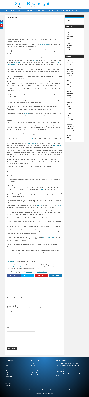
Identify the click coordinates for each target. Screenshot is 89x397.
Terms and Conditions (36, 374)
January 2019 (70, 122)
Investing (12, 10)
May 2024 (69, 82)
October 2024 (70, 71)
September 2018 (70, 130)
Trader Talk (20, 10)
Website (9, 341)
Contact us (33, 363)
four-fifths (31, 138)
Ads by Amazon (59, 300)
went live (35, 60)
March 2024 (69, 86)
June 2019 (69, 111)
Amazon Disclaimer (35, 367)
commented (40, 205)
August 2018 (69, 133)
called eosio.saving (44, 44)
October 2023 (70, 97)
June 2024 (69, 80)
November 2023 (70, 95)
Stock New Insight (32, 3)
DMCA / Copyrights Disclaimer (37, 370)
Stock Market (30, 10)
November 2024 (70, 69)
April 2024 (69, 84)
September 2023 (70, 100)
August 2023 (69, 102)
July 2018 (69, 135)
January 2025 (70, 64)
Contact (74, 10)
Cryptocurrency (59, 10)
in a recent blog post (31, 143)
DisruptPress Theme (49, 393)
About (68, 30)
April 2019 (69, 115)
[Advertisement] (34, 28)
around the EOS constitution (49, 237)
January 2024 (70, 91)
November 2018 (70, 126)
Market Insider (70, 43)
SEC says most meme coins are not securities (66, 367)
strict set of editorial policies (20, 266)
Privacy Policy (34, 372)
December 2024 (70, 67)
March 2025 (69, 60)
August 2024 (69, 75)
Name (9, 327)
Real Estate (49, 10)
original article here (42, 272)
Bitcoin (68, 10)
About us (33, 365)
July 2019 (69, 108)
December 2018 (70, 124)
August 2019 (69, 106)
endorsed (42, 189)
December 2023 (70, 93)
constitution (17, 62)
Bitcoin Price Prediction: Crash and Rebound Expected (67, 365)
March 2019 (69, 117)
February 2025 (70, 62)
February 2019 (70, 119)
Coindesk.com (29, 272)
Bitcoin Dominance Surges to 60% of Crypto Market (67, 363)
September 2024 (70, 73)
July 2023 (69, 104)
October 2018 (70, 128)
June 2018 (69, 137)
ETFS (42, 10)
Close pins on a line (11, 261)
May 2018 (69, 139)
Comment (10, 311)
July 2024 (69, 78)
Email (8, 334)
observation (36, 193)
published (26, 113)
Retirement (69, 47)
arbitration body (57, 145)
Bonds (38, 10)
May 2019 (69, 113)
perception (58, 205)
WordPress (42, 393)
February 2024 (70, 89)
